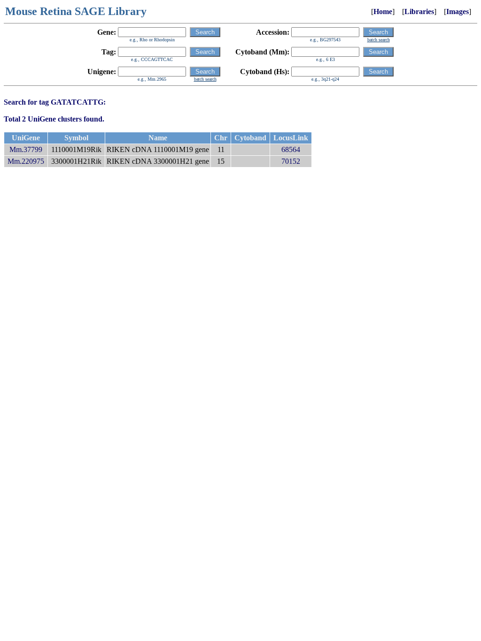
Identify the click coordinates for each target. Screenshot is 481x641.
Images (457, 11)
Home (382, 11)
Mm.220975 (26, 161)
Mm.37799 (25, 149)
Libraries (419, 11)
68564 (290, 149)
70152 (290, 161)
